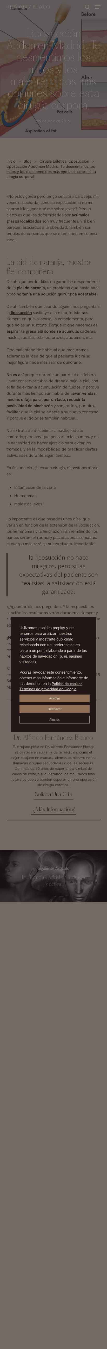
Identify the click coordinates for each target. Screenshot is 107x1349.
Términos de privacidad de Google (47, 689)
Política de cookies (67, 684)
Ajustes (54, 719)
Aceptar (54, 698)
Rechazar (55, 709)
